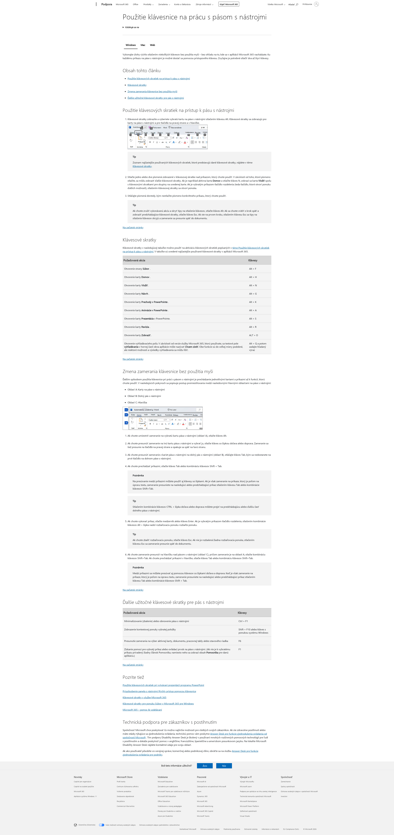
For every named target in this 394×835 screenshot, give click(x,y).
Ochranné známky (250, 829)
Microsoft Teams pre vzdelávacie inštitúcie (174, 791)
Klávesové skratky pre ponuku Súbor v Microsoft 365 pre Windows (158, 703)
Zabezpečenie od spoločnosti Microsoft (211, 786)
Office (135, 4)
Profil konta (121, 781)
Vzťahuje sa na (132, 27)
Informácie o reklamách (270, 829)
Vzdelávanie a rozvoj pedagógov (170, 806)
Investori (284, 796)
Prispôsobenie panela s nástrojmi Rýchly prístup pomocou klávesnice (159, 691)
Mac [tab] (143, 44)
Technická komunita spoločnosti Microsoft (255, 796)
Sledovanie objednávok (125, 796)
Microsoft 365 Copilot (205, 811)
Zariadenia (163, 4)
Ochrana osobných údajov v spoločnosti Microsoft (299, 791)
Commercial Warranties (126, 806)
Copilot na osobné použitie (84, 786)
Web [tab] (152, 44)
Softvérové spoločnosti (248, 811)
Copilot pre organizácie (82, 781)
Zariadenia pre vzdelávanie (168, 786)
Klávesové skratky (137, 84)
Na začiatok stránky (133, 227)
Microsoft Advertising (205, 806)
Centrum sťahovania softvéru (128, 786)
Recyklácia (121, 801)
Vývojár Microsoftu (247, 781)
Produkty (147, 4)
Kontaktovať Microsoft (188, 829)
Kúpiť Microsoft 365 (229, 4)
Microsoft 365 (122, 4)
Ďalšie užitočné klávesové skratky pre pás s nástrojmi (156, 97)
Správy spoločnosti (288, 786)
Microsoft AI (201, 781)
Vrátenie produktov (124, 791)
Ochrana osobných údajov (209, 829)
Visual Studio (245, 816)
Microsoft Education (165, 781)
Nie (224, 765)
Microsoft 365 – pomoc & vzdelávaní (142, 709)
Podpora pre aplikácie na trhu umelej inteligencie (258, 791)
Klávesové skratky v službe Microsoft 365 (144, 697)
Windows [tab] (131, 44)
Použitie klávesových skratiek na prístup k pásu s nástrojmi (159, 78)
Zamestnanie (286, 781)
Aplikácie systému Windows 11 (85, 796)
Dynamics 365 (202, 796)
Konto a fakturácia (182, 4)
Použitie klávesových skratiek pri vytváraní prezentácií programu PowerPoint (163, 685)
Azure (199, 791)
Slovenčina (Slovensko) (86, 825)
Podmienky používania (232, 829)
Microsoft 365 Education (167, 796)
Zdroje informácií (203, 4)
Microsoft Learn (246, 786)
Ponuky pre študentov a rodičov (169, 811)
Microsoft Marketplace (248, 801)
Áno (205, 765)
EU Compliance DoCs (291, 829)
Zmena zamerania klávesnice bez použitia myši (152, 91)
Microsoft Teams (203, 816)
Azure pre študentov (165, 816)
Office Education (164, 801)
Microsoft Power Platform (249, 806)
